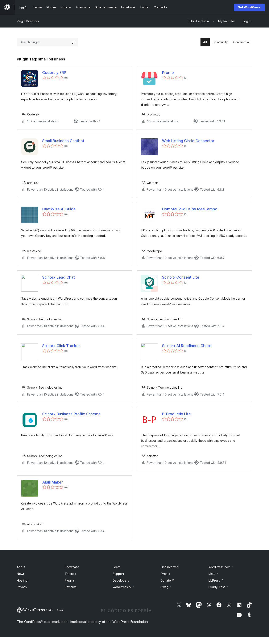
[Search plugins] (74, 42)
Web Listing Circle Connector (188, 141)
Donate (167, 580)
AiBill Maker (52, 482)
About (21, 567)
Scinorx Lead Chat (58, 277)
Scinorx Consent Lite (180, 277)
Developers (121, 580)
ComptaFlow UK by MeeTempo (189, 209)
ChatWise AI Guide (59, 209)
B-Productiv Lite (176, 414)
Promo (168, 72)
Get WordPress (249, 7)
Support (118, 573)
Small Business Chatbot (63, 141)
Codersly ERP (54, 72)
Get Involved (170, 567)
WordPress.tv (124, 587)
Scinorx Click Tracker (61, 345)
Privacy (22, 587)
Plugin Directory (28, 21)
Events (165, 573)
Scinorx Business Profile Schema (71, 414)
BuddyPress (218, 587)
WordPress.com (221, 567)
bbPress (216, 580)
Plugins (70, 580)
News (21, 573)
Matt (213, 573)
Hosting (22, 580)
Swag (166, 587)
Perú (60, 610)
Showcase (72, 567)
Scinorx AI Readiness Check (187, 345)
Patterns (70, 587)
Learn (116, 567)
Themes (70, 573)
